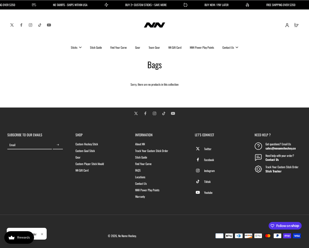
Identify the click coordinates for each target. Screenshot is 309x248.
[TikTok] (39, 25)
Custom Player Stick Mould (89, 164)
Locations (140, 177)
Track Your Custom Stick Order (151, 151)
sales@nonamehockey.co (280, 148)
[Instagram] (30, 25)
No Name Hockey (127, 236)
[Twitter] (12, 25)
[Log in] (287, 25)
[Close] (42, 234)
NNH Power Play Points (147, 190)
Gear (78, 157)
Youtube (208, 192)
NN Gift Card (81, 170)
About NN (140, 144)
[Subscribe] (58, 144)
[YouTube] (49, 25)
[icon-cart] (296, 25)
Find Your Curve (143, 164)
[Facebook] (21, 25)
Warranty (140, 196)
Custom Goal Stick (85, 151)
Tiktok (207, 182)
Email (12, 145)
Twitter (207, 149)
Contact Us (141, 183)
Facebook (209, 160)
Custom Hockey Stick (86, 144)
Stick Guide (141, 157)
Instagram (209, 171)
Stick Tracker (273, 171)
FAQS (138, 170)
